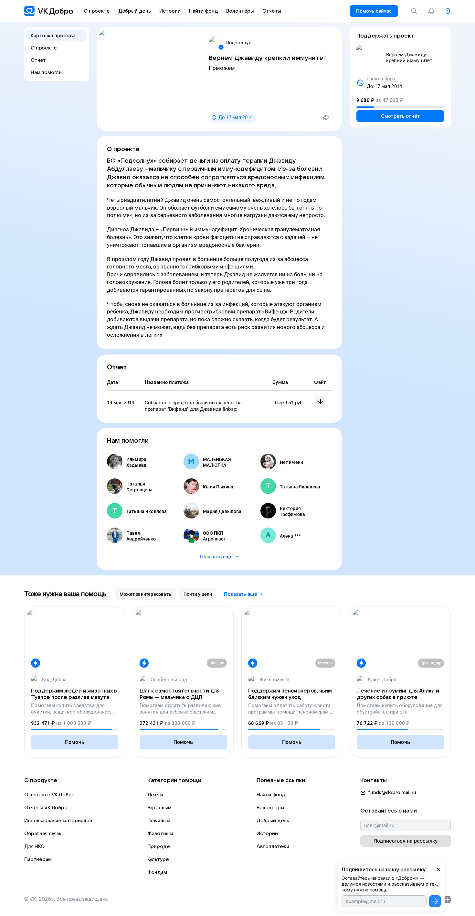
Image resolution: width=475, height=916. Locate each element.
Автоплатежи (273, 846)
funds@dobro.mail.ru (392, 792)
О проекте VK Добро (49, 794)
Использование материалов (58, 820)
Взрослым (159, 807)
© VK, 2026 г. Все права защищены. (67, 899)
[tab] (145, 594)
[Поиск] (415, 11)
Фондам (157, 872)
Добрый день (273, 820)
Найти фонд (271, 794)
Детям (155, 794)
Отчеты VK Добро (46, 807)
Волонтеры (270, 807)
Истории (267, 833)
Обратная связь (42, 833)
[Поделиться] (326, 117)
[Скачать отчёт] (320, 402)
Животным (160, 833)
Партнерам (38, 859)
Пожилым (158, 820)
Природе (158, 846)
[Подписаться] (435, 901)
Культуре (158, 859)
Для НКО (34, 846)
